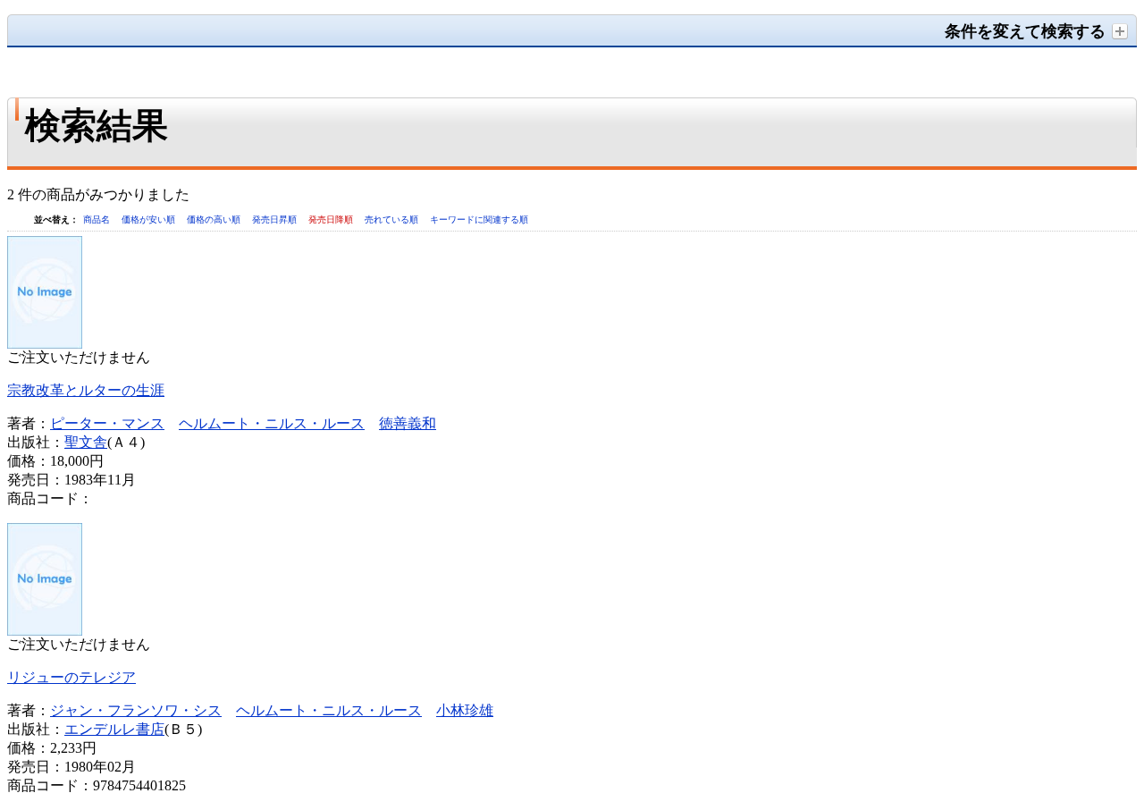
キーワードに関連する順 (479, 219)
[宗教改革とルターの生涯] (44, 343)
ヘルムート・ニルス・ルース (272, 423)
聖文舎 (85, 442)
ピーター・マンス (107, 423)
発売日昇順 (275, 219)
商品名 (98, 219)
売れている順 (393, 219)
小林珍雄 (464, 710)
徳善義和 (407, 423)
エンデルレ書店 (114, 729)
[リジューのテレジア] (44, 630)
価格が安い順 (150, 219)
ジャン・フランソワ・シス (136, 710)
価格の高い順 (215, 219)
